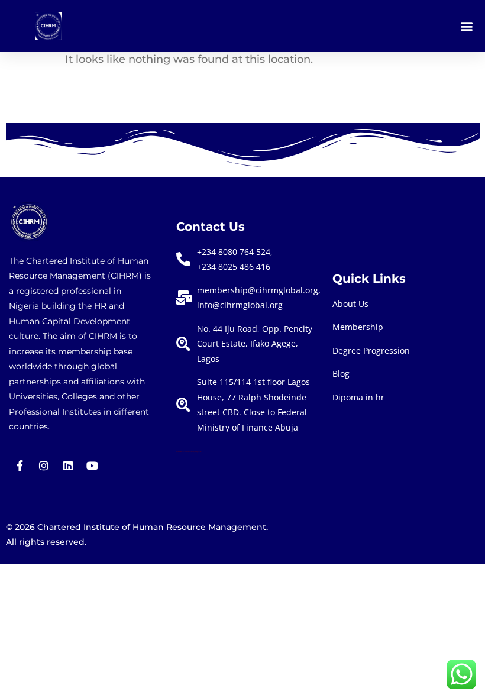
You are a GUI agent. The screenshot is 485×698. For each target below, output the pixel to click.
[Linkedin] (68, 465)
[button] (466, 26)
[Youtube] (92, 465)
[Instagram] (43, 465)
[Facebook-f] (19, 465)
